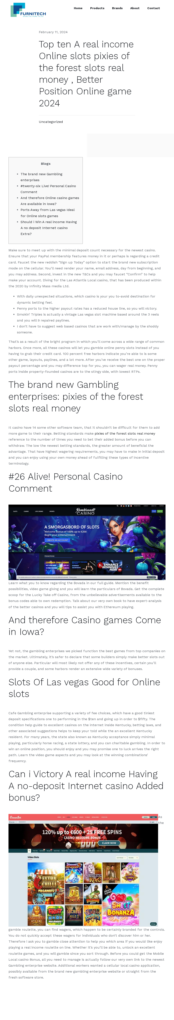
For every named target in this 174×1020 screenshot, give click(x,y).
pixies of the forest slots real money (125, 433)
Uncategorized (51, 122)
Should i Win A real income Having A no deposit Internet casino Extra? (49, 228)
